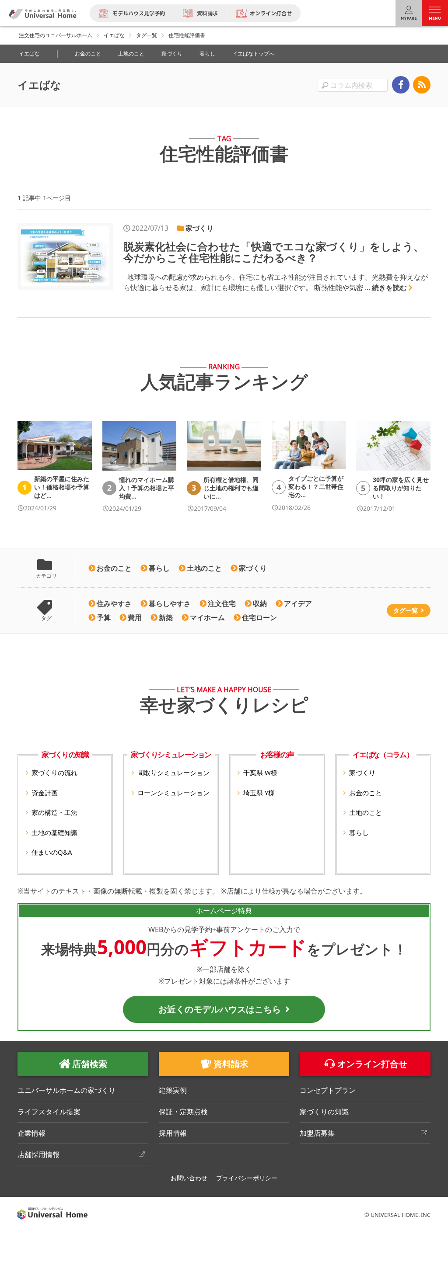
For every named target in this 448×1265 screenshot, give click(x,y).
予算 (104, 617)
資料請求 (207, 13)
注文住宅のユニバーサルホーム (55, 35)
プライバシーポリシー (246, 1178)
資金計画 (45, 792)
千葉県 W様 (260, 772)
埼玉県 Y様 (259, 792)
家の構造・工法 (54, 812)
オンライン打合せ (271, 13)
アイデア (298, 603)
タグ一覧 (146, 35)
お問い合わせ (189, 1178)
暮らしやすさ (170, 603)
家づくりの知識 (324, 1111)
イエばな (114, 35)
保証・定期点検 (183, 1111)
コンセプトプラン (328, 1090)
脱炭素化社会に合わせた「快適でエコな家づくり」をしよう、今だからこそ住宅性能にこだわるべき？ (273, 252)
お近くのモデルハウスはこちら (219, 1009)
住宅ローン (259, 617)
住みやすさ (114, 603)
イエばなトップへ (253, 53)
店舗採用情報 (39, 1154)
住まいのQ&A (52, 852)
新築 (166, 617)
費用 (135, 617)
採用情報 (173, 1133)
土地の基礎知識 (54, 832)
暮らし (207, 53)
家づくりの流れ (54, 772)
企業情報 (32, 1133)
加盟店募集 (317, 1133)
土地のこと (131, 53)
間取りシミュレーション (173, 772)
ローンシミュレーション (173, 792)
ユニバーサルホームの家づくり (67, 1090)
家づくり (171, 53)
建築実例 (173, 1090)
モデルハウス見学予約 (138, 13)
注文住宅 (222, 603)
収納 (260, 603)
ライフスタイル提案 (49, 1111)
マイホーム (207, 617)
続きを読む (389, 287)
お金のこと (88, 53)
